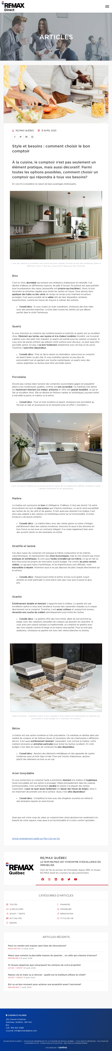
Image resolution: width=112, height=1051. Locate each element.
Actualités (15, 918)
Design (13, 923)
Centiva (62, 1047)
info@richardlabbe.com (25, 1031)
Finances (65, 905)
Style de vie (66, 918)
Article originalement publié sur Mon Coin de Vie (36, 839)
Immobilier (65, 909)
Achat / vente (17, 914)
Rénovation (66, 914)
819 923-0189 (17, 1028)
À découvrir (16, 909)
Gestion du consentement (76, 1043)
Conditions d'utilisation (51, 1043)
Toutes (13, 905)
